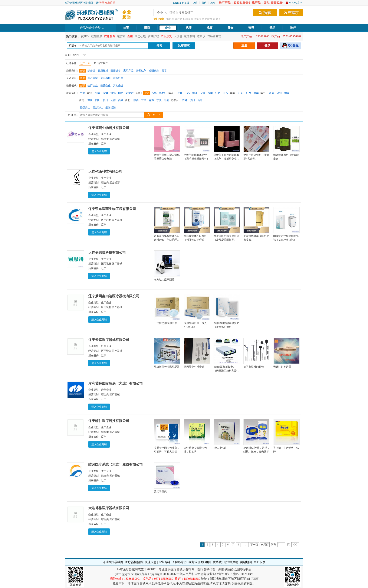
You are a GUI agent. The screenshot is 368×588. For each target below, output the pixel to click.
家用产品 (128, 70)
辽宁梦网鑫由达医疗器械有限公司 (113, 296)
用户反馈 (260, 562)
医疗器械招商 (134, 562)
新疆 (166, 100)
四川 (97, 100)
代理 (189, 27)
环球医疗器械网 (112, 562)
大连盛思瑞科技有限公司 (107, 252)
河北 (113, 92)
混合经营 (118, 78)
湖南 (286, 92)
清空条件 (103, 63)
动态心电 (140, 36)
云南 (113, 100)
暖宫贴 (178, 18)
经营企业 (105, 85)
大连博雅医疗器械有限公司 (108, 508)
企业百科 (164, 562)
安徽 (202, 92)
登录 (101, 2)
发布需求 (184, 45)
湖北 (279, 92)
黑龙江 (163, 92)
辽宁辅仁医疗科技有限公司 (108, 420)
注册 (244, 45)
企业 (168, 27)
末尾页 (265, 544)
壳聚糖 (208, 18)
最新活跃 (110, 107)
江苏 (187, 92)
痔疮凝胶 (199, 18)
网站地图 (246, 562)
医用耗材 (103, 70)
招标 (272, 27)
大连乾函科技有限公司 (105, 171)
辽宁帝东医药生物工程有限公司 (112, 209)
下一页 (254, 544)
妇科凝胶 (188, 18)
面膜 (130, 36)
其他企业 (118, 85)
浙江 (194, 92)
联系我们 (219, 562)
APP (212, 2)
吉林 (154, 92)
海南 (256, 92)
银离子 (217, 18)
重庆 (90, 100)
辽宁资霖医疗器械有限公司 (108, 339)
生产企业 (93, 85)
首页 (126, 27)
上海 (179, 92)
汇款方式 (191, 562)
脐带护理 (153, 36)
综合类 (91, 70)
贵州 (105, 100)
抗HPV (85, 36)
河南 (271, 92)
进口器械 (105, 78)
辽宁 (146, 92)
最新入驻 (98, 107)
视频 (210, 27)
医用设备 (116, 70)
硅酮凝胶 (96, 36)
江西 (217, 92)
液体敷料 (189, 36)
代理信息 (151, 562)
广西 (248, 92)
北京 (97, 92)
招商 (147, 27)
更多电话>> (295, 2)
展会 (230, 27)
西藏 (120, 100)
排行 (293, 27)
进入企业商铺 (99, 151)
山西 (120, 92)
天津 (105, 92)
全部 (82, 70)
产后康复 (166, 36)
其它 (164, 70)
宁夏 (159, 100)
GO (295, 544)
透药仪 (201, 36)
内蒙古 (130, 92)
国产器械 (93, 78)
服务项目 (205, 562)
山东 (225, 92)
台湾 (200, 100)
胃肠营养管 (214, 36)
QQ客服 (293, 45)
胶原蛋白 (109, 36)
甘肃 (143, 100)
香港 (184, 100)
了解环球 (178, 562)
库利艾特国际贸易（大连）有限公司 (115, 383)
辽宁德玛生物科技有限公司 (108, 128)
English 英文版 (181, 2)
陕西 (136, 100)
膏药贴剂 (141, 70)
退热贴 (170, 18)
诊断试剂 (154, 70)
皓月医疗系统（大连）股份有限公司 (115, 464)
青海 (151, 100)
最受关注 (85, 107)
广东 (240, 92)
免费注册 (110, 2)
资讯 (251, 27)
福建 (210, 92)
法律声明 (232, 562)
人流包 (178, 36)
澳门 (192, 100)
